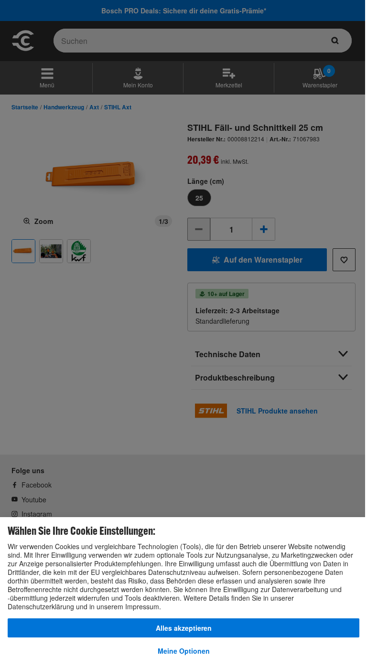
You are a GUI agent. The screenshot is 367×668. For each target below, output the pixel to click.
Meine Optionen (184, 651)
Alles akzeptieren (184, 628)
